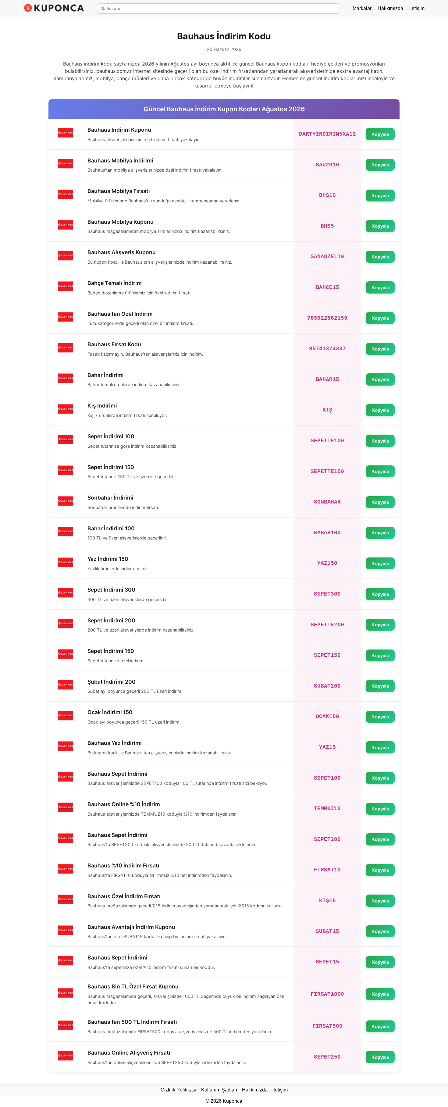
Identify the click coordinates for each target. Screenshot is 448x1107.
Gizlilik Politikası (178, 1089)
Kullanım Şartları (219, 1089)
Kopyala (380, 134)
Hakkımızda (390, 8)
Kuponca (232, 1101)
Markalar (362, 8)
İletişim (417, 8)
